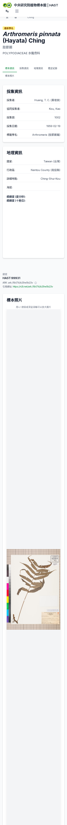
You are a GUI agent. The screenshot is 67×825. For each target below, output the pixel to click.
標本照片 (9, 75)
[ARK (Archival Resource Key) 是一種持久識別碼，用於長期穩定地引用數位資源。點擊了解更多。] (35, 282)
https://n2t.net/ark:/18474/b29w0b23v (33, 286)
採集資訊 (24, 68)
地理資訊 (38, 68)
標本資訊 (9, 68)
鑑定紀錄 (52, 68)
